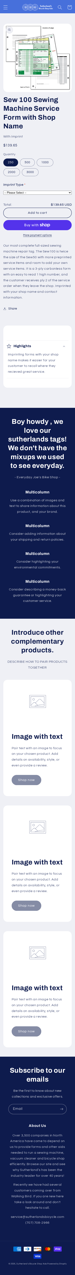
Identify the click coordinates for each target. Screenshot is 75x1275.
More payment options (37, 235)
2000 (11, 172)
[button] (5, 7)
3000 (30, 172)
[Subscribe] (61, 1109)
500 (27, 162)
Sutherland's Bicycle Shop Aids (31, 1264)
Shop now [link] (26, 780)
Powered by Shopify (56, 1264)
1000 (45, 162)
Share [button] (12, 308)
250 (11, 162)
